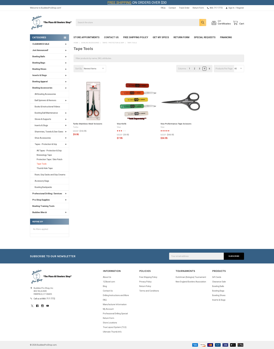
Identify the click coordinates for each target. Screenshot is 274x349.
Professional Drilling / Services (47, 193)
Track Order (184, 8)
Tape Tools (42, 164)
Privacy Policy (145, 282)
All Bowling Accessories (45, 94)
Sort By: (78, 68)
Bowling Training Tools (43, 206)
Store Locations (110, 323)
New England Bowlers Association (191, 282)
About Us (107, 277)
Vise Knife (121, 124)
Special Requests (204, 37)
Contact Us (111, 37)
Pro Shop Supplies (41, 200)
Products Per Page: (224, 68)
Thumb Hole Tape (45, 168)
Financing (226, 37)
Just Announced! (40, 50)
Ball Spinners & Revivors (45, 100)
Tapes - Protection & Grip (46, 144)
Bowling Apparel (40, 81)
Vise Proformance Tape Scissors (176, 124)
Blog (105, 286)
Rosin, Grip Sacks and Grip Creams (50, 175)
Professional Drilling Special (115, 313)
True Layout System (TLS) (114, 327)
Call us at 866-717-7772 (44, 298)
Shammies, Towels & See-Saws (49, 132)
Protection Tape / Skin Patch (49, 159)
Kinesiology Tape (44, 155)
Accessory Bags (42, 181)
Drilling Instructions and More (116, 295)
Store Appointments (86, 37)
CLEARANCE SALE (40, 44)
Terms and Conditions (149, 291)
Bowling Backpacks (43, 187)
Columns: (182, 68)
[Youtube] (47, 306)
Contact (172, 8)
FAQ (105, 300)
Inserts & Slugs (39, 75)
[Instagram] (42, 306)
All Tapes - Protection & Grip (49, 150)
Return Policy (145, 286)
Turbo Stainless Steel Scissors (87, 124)
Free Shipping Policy (135, 37)
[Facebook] (37, 306)
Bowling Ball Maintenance (46, 113)
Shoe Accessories (43, 138)
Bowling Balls (38, 56)
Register (240, 8)
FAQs (163, 8)
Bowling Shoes (39, 69)
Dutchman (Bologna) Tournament (191, 277)
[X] (32, 306)
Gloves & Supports (43, 119)
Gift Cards (216, 277)
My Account (108, 309)
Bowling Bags (38, 63)
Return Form (198, 8)
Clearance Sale (219, 282)
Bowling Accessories (42, 88)
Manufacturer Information (115, 304)
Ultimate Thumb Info (112, 332)
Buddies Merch (39, 212)
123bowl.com (109, 282)
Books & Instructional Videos (47, 106)
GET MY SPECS (161, 37)
